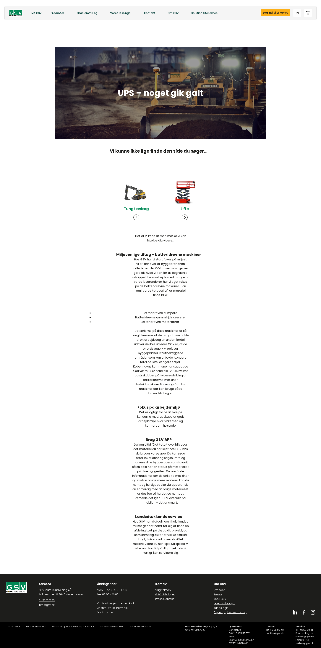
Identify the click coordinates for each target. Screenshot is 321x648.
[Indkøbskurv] (308, 13)
